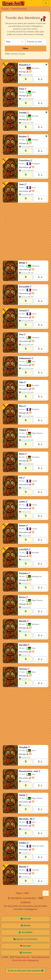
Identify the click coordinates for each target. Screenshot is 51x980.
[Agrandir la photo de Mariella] (10, 629)
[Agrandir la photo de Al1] (10, 486)
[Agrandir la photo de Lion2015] (10, 557)
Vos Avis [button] (26, 946)
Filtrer (25, 48)
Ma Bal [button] (26, 925)
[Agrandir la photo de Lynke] (10, 509)
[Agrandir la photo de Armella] (10, 120)
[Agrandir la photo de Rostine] (10, 144)
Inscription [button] (26, 932)
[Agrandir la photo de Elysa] (10, 462)
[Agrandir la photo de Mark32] (10, 874)
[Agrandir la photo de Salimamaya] (10, 366)
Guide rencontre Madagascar (25, 960)
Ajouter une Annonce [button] (27, 939)
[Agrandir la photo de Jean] (10, 192)
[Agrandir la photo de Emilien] (10, 851)
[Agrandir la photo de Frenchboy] (10, 168)
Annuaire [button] (27, 953)
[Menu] (46, 3)
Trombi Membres (19, 9)
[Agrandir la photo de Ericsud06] (10, 294)
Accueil (5, 9)
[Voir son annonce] (26, 79)
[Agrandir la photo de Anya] (10, 97)
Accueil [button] (27, 919)
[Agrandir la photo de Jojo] (10, 390)
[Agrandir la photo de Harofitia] (10, 653)
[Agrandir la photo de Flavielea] (10, 581)
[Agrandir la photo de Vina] (10, 342)
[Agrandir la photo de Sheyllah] (10, 755)
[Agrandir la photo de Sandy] (10, 803)
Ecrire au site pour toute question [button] (24, 971)
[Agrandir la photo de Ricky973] (10, 73)
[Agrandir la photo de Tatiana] (10, 438)
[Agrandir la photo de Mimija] (10, 271)
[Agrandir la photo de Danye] (10, 533)
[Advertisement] (25, 232)
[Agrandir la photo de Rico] (10, 414)
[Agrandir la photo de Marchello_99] (10, 827)
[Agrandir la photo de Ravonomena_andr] (10, 779)
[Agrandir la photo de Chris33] (10, 318)
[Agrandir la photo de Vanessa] (10, 677)
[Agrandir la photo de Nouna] (10, 605)
